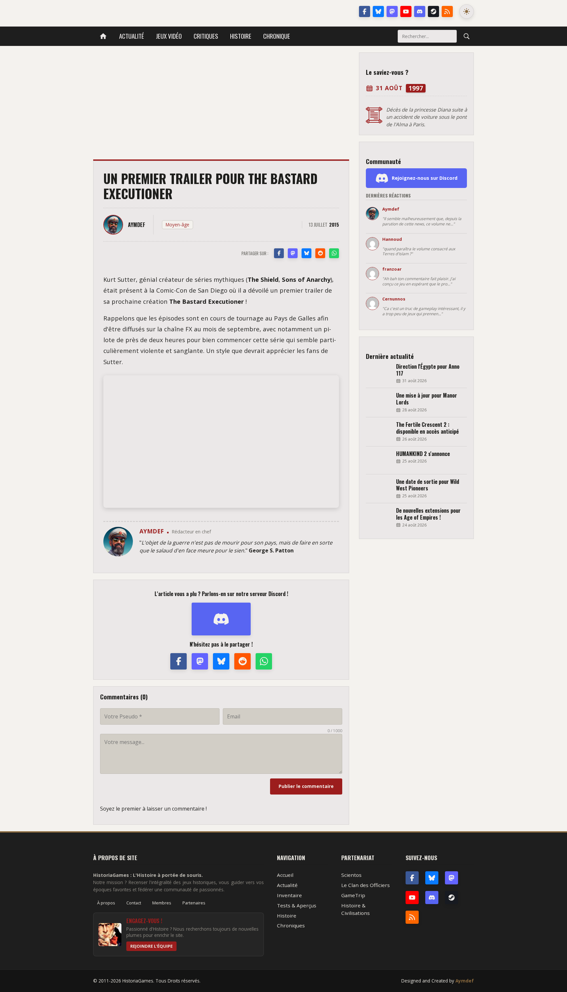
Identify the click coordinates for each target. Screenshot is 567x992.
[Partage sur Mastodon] (293, 253)
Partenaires (193, 903)
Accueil (285, 875)
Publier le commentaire (306, 786)
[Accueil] (103, 36)
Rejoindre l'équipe (151, 946)
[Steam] (433, 11)
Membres (161, 903)
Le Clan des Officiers (365, 885)
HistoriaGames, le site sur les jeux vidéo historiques (145, 11)
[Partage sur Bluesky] (306, 253)
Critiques (206, 36)
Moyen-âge (177, 224)
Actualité (131, 36)
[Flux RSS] (447, 11)
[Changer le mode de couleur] (466, 11)
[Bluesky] (378, 11)
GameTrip (353, 895)
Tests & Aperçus (296, 905)
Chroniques (291, 925)
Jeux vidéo (169, 36)
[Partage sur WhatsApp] (334, 253)
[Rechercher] (466, 36)
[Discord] (419, 11)
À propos (106, 903)
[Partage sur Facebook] (279, 253)
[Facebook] (364, 11)
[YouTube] (405, 11)
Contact (133, 903)
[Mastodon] (392, 11)
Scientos (351, 875)
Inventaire (289, 895)
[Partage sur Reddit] (320, 253)
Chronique (276, 36)
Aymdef (464, 981)
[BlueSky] (431, 877)
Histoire (240, 36)
